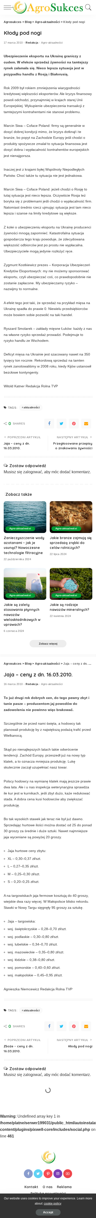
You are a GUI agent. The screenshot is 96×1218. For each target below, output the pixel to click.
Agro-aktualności (52, 42)
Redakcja (32, 42)
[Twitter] (61, 423)
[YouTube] (67, 1173)
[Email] (86, 423)
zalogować (32, 472)
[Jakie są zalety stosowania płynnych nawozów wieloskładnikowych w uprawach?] (25, 584)
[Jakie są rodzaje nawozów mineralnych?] (71, 584)
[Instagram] (57, 1173)
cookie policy (52, 1203)
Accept (48, 1212)
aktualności (32, 407)
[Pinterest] (74, 423)
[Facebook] (49, 423)
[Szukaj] (87, 7)
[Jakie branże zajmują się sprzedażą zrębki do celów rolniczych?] (71, 517)
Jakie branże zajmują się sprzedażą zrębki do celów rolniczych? (71, 543)
